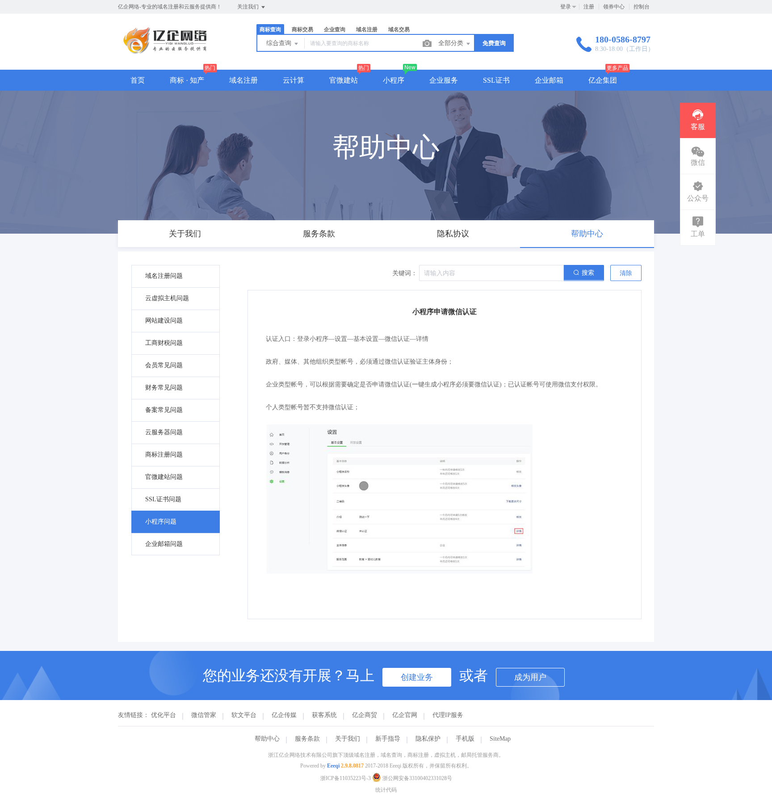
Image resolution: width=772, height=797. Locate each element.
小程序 (393, 80)
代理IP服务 (447, 715)
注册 (588, 7)
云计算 (293, 80)
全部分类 (451, 43)
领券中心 (614, 7)
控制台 (642, 7)
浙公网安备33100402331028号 (416, 778)
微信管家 (203, 715)
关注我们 (248, 7)
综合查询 (279, 43)
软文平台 (243, 715)
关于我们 (347, 738)
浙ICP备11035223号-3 (345, 778)
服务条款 (307, 738)
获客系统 (324, 715)
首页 (137, 80)
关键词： (404, 273)
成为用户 (530, 677)
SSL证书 (496, 80)
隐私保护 (428, 738)
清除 (626, 273)
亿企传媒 (284, 715)
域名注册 (243, 80)
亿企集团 (602, 80)
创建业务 (417, 677)
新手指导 (387, 738)
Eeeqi (333, 766)
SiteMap (500, 738)
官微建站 (343, 80)
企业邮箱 (549, 80)
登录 (565, 7)
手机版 (465, 738)
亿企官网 (404, 715)
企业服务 (443, 80)
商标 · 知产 (187, 80)
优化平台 (163, 715)
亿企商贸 (364, 715)
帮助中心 (267, 738)
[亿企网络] (166, 51)
